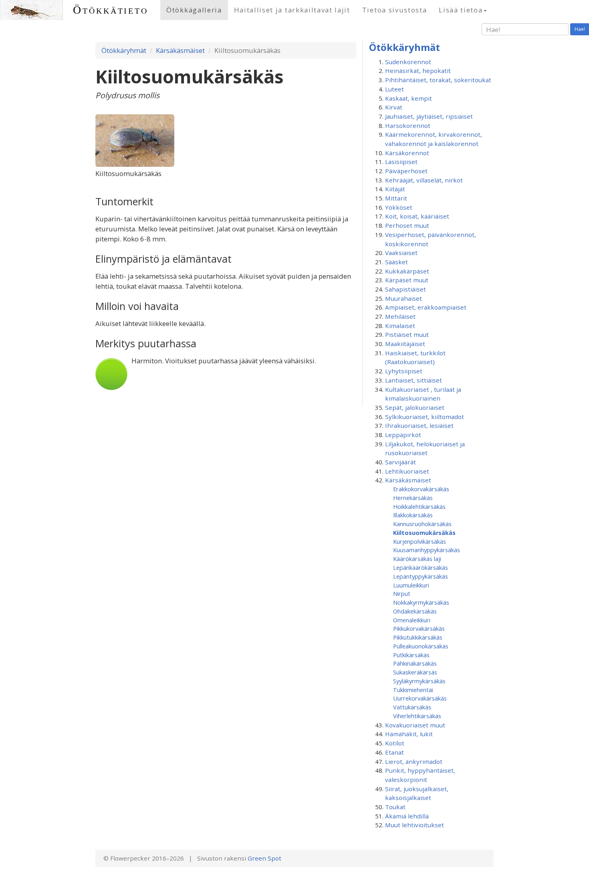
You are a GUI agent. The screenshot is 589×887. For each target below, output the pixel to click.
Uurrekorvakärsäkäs (420, 698)
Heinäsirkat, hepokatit (418, 71)
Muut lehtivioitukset (414, 825)
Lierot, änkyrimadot (413, 761)
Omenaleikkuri (411, 620)
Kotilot (394, 743)
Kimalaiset (400, 326)
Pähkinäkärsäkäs (415, 663)
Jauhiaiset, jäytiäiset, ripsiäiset (429, 116)
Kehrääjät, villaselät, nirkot (424, 180)
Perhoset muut (407, 225)
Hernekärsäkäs (413, 498)
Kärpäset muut (406, 280)
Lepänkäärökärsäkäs (420, 567)
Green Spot (264, 858)
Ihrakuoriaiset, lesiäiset (419, 425)
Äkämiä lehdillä (407, 816)
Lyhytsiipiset (403, 371)
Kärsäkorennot (407, 153)
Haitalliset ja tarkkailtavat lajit (292, 9)
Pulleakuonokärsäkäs (420, 646)
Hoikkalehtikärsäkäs (419, 506)
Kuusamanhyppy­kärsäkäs (426, 550)
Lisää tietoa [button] (460, 9)
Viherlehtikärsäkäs (417, 716)
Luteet (394, 89)
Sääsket (396, 262)
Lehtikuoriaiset (407, 471)
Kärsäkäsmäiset (180, 50)
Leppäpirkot (403, 435)
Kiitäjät (395, 189)
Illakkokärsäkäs (413, 515)
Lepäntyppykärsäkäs (420, 576)
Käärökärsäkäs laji (417, 559)
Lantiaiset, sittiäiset (413, 380)
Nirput (401, 593)
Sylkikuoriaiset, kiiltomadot (424, 417)
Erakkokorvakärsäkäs (421, 489)
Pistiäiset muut (407, 334)
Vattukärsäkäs (412, 707)
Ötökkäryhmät (123, 50)
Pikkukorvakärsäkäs (419, 628)
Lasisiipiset (401, 162)
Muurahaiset (403, 298)
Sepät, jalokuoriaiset (414, 407)
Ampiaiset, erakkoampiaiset (425, 307)
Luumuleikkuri (411, 585)
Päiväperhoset (406, 171)
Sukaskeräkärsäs (415, 672)
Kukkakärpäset (407, 271)
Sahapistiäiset (405, 289)
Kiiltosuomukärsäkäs (424, 533)
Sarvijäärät (400, 462)
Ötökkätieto (110, 10)
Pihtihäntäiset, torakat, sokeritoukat (438, 80)
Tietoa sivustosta (394, 9)
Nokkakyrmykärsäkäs (421, 602)
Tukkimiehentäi (413, 690)
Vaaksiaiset (401, 253)
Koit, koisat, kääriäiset (417, 216)
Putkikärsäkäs (411, 655)
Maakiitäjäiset (405, 344)
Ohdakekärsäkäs (415, 611)
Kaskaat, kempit (408, 98)
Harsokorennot (407, 126)
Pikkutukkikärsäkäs (417, 637)
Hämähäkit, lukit (409, 734)
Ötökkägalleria (194, 9)
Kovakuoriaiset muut (415, 725)
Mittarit (396, 198)
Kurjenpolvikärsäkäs (419, 541)
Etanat (394, 752)
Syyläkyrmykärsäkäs (419, 681)
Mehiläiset (400, 316)
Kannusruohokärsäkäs (422, 524)
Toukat (395, 807)
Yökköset (398, 207)
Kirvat (393, 107)
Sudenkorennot (408, 62)
